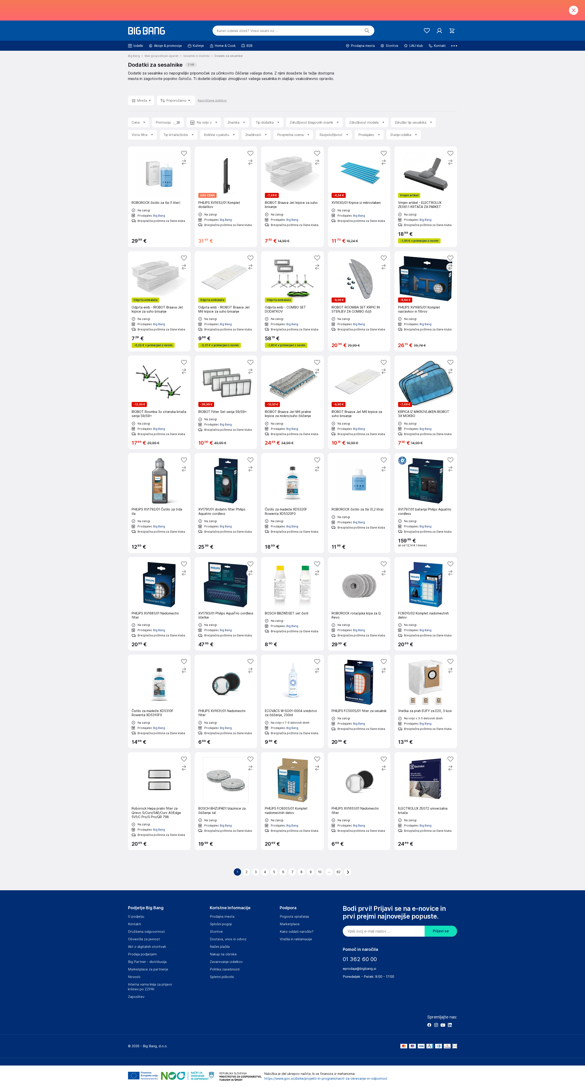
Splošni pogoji (221, 924)
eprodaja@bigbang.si (359, 969)
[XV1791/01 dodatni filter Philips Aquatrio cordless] (226, 503)
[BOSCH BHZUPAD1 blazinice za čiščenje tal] (226, 801)
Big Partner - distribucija (147, 962)
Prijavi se (441, 931)
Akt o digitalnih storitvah (147, 947)
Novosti (134, 977)
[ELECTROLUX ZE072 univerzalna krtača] (426, 801)
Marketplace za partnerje (148, 969)
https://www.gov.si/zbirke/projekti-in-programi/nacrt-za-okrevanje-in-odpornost (325, 1078)
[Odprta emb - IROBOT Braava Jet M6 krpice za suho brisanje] (226, 301)
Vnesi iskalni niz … (247, 31)
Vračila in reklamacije (296, 939)
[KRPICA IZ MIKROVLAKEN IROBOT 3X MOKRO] (426, 402)
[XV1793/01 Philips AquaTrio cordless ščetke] (226, 603)
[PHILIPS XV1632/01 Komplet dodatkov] (226, 197)
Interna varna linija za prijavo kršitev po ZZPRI (150, 986)
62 (338, 872)
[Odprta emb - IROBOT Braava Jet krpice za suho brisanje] (159, 301)
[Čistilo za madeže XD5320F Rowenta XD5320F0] (292, 503)
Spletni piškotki (222, 977)
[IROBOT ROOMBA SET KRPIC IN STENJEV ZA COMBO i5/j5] (359, 301)
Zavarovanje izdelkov (226, 962)
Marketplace (290, 924)
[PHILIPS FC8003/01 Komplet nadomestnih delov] (292, 801)
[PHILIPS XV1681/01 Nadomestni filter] (159, 603)
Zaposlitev (136, 997)
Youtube (443, 1025)
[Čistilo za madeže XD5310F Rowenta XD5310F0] (159, 701)
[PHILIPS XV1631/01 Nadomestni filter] (226, 701)
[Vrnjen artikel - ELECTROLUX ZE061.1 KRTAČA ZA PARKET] (426, 197)
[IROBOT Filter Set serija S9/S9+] (226, 402)
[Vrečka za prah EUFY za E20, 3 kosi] (426, 701)
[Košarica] (452, 31)
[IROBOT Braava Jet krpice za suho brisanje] (292, 197)
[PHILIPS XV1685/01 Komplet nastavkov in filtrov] (426, 301)
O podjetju (136, 916)
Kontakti (134, 924)
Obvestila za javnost (144, 939)
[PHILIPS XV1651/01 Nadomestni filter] (359, 801)
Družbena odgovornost (146, 932)
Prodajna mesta (222, 916)
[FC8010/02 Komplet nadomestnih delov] (426, 603)
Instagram (436, 1025)
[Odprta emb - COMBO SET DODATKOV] (292, 301)
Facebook (429, 1025)
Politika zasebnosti (225, 969)
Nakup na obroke (223, 954)
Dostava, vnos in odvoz (228, 939)
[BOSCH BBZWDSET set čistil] (292, 603)
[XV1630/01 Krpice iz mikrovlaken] (359, 197)
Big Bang (159, 215)
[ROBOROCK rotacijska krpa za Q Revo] (359, 603)
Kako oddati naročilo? (297, 932)
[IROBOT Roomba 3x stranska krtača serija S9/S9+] (159, 402)
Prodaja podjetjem (142, 954)
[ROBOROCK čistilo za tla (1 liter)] (159, 197)
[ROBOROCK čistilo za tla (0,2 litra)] (359, 503)
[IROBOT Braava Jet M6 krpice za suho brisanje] (359, 402)
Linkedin (450, 1025)
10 (320, 872)
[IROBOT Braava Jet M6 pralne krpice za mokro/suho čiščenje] (292, 402)
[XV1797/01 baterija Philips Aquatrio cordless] (426, 503)
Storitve (216, 932)
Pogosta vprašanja (294, 916)
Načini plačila (220, 947)
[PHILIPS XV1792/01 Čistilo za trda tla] (159, 503)
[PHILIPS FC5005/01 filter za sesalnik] (359, 701)
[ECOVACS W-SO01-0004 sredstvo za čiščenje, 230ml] (292, 701)
